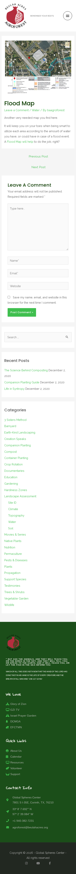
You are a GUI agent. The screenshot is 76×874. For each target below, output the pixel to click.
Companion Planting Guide (21, 382)
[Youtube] (38, 863)
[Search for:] (38, 337)
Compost (10, 451)
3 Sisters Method (15, 419)
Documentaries (14, 470)
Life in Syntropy (14, 388)
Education (10, 477)
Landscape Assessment (20, 496)
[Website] (38, 286)
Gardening (11, 483)
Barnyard (10, 426)
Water (36, 110)
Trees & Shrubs (14, 592)
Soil (10, 528)
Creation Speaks (15, 438)
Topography (16, 515)
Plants (8, 566)
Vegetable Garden (16, 598)
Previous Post (38, 156)
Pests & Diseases (15, 560)
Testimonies (12, 585)
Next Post (38, 167)
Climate (13, 509)
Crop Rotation (13, 464)
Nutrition (9, 547)
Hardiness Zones (15, 490)
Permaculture (13, 553)
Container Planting (16, 458)
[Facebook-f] (50, 863)
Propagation (12, 572)
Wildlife (9, 605)
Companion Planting (17, 445)
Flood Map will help (20, 141)
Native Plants (12, 541)
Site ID (12, 502)
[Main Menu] (67, 15)
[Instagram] (26, 863)
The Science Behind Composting (26, 370)
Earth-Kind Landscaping (19, 432)
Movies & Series (15, 534)
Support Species (15, 579)
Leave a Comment (16, 110)
